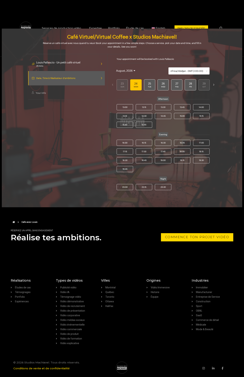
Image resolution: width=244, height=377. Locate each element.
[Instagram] (207, 368)
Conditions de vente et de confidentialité (41, 368)
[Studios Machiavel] (122, 367)
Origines (153, 280)
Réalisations (21, 280)
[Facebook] (226, 368)
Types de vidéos (69, 280)
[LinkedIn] (217, 368)
